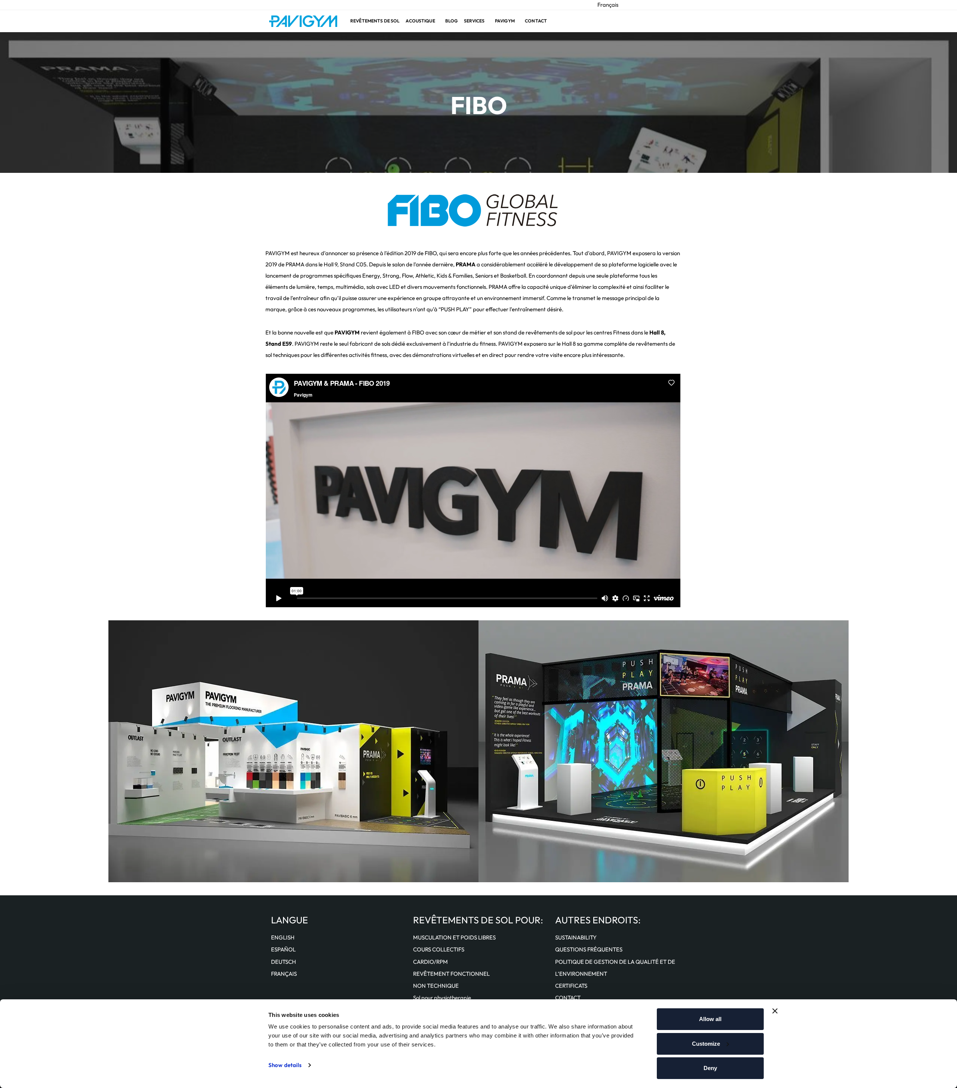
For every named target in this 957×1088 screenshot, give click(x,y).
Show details (285, 1065)
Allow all (710, 1019)
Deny (710, 1068)
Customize (706, 1043)
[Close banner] (775, 1011)
